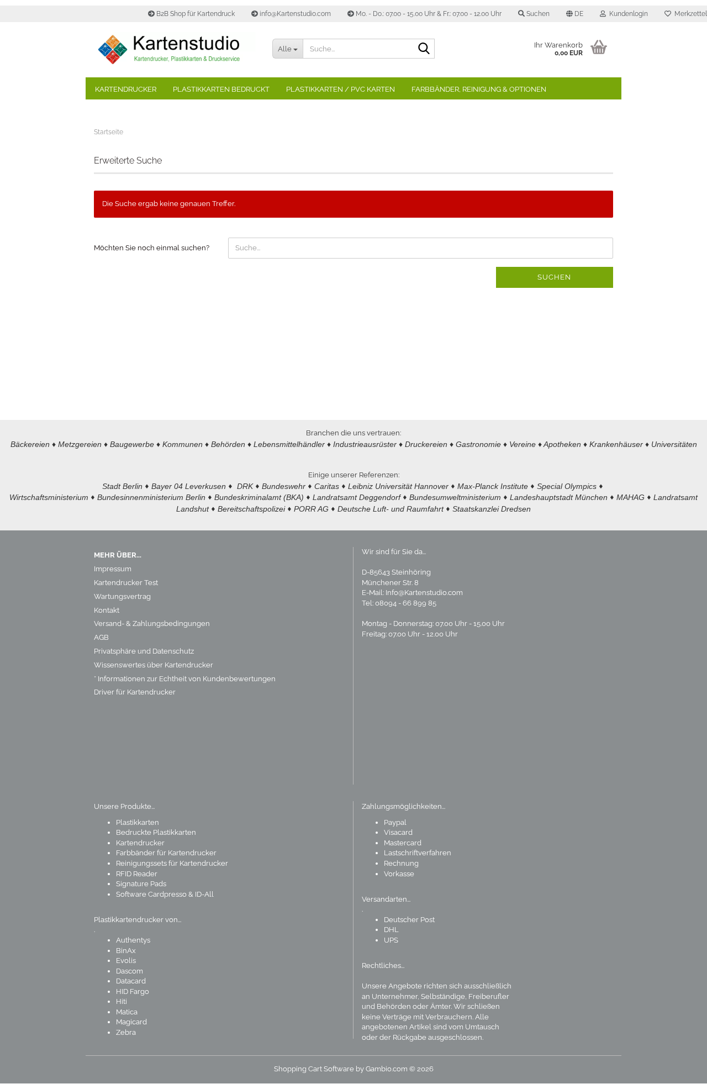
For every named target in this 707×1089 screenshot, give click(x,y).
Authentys (133, 940)
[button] (575, 14)
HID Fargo (132, 991)
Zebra (126, 1032)
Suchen (554, 277)
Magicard (131, 1022)
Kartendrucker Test (126, 582)
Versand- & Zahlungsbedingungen (152, 623)
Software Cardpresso (151, 894)
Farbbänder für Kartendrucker (166, 853)
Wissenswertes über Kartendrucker (153, 665)
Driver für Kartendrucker (135, 692)
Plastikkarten (137, 822)
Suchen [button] (537, 14)
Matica (127, 1012)
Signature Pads (141, 884)
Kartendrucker (125, 89)
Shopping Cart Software (314, 1069)
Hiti (121, 1001)
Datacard (131, 981)
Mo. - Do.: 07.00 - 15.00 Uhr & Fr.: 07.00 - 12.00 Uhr (428, 14)
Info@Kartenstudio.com (424, 592)
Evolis (126, 960)
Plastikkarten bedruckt (221, 89)
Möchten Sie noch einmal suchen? (151, 248)
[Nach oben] (676, 1072)
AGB (101, 637)
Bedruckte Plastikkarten (156, 832)
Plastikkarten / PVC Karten (340, 89)
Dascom (129, 971)
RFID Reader (136, 874)
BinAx (126, 950)
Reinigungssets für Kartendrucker (172, 863)
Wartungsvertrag (122, 596)
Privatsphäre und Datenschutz (144, 651)
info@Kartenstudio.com (294, 14)
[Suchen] (424, 49)
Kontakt (106, 610)
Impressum (112, 569)
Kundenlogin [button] (627, 14)
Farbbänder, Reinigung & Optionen (478, 89)
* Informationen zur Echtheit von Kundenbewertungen (185, 679)
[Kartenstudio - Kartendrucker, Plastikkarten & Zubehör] (175, 49)
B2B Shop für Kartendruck (195, 14)
